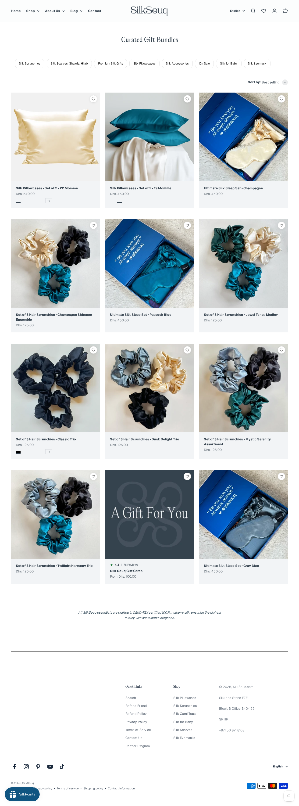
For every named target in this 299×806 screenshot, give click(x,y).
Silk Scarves (182, 730)
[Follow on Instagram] (26, 766)
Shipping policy (93, 788)
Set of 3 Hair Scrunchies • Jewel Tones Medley (241, 315)
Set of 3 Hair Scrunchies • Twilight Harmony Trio (54, 566)
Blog (74, 11)
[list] (157, 63)
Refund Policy (136, 714)
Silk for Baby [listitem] (229, 63)
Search (130, 698)
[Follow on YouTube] (50, 766)
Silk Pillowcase (184, 698)
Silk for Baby (183, 722)
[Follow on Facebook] (14, 766)
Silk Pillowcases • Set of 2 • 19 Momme (140, 188)
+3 (48, 200)
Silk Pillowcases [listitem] (144, 63)
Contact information (121, 788)
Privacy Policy (136, 722)
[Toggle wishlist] (93, 99)
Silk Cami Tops (184, 714)
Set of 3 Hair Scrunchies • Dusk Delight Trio (144, 439)
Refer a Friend (136, 706)
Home (16, 11)
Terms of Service (138, 730)
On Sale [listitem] (204, 63)
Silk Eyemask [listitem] (257, 63)
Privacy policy (43, 788)
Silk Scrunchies (185, 706)
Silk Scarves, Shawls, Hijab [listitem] (69, 63)
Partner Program (137, 746)
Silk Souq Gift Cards (126, 571)
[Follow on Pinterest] (38, 766)
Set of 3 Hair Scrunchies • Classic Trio (46, 439)
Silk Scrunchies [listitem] (29, 63)
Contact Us (133, 738)
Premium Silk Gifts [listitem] (110, 63)
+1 (48, 451)
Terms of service (68, 788)
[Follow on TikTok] (62, 766)
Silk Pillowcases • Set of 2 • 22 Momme (47, 188)
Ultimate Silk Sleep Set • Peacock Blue (140, 315)
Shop (30, 11)
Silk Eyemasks (184, 738)
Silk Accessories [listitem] (177, 63)
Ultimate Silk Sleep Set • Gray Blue (231, 566)
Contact (94, 11)
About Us (52, 11)
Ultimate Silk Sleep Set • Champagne (233, 188)
